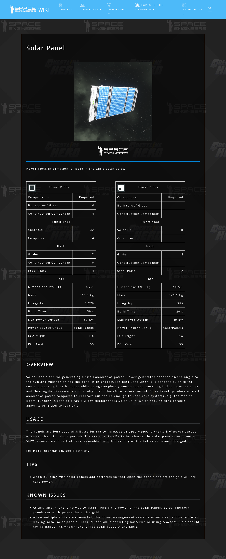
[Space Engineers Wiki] (30, 9)
